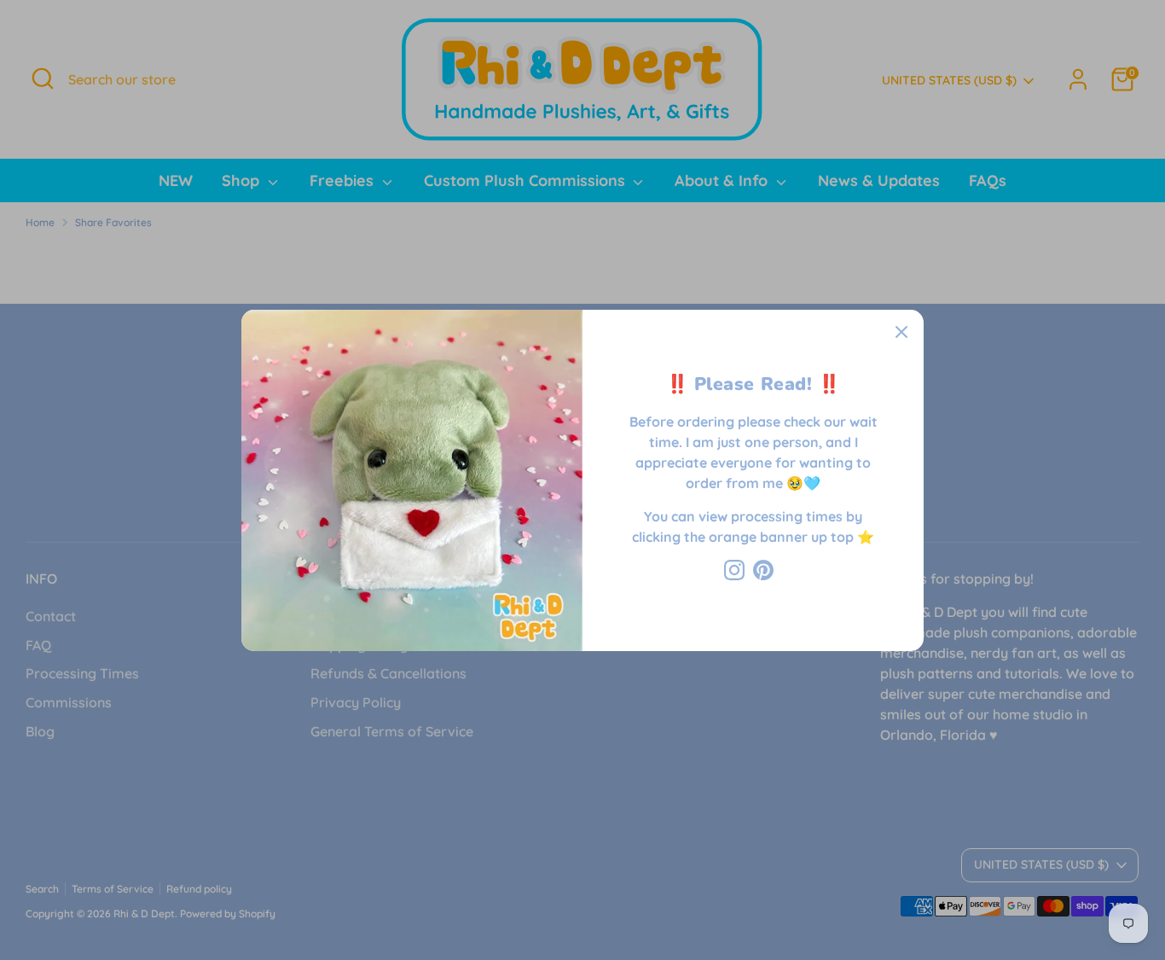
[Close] (901, 332)
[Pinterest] (763, 570)
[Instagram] (734, 570)
